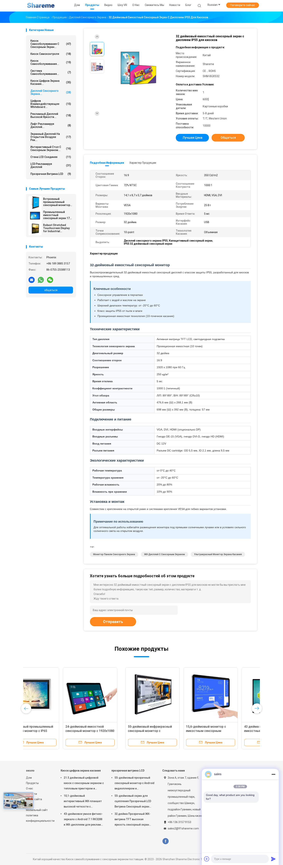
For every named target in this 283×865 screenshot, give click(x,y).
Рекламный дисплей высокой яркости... (50, 115)
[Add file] (206, 859)
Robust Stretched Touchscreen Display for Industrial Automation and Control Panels (56, 228)
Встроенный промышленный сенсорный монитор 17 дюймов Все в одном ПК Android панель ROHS (56, 202)
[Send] (273, 859)
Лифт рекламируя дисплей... (50, 125)
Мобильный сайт (37, 810)
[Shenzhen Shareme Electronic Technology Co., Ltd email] (31, 280)
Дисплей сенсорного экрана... (50, 92)
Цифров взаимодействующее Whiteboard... (50, 103)
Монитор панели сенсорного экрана (114, 554)
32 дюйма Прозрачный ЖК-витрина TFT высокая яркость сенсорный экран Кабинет (132, 819)
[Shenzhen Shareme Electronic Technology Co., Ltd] (41, 5)
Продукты (32, 783)
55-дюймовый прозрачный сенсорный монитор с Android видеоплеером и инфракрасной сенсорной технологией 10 (134, 783)
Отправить (113, 621)
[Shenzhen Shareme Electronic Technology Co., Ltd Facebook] (165, 841)
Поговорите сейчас (242, 5)
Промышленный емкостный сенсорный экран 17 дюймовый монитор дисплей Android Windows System (56, 215)
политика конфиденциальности (39, 818)
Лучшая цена (192, 137)
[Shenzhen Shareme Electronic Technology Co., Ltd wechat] (50, 280)
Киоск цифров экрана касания (81, 770)
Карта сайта (34, 799)
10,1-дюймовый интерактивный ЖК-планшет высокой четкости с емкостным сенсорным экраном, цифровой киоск (83, 801)
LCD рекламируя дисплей (50, 165)
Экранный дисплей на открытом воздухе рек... (50, 137)
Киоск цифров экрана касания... (50, 82)
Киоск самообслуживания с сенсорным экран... (50, 43)
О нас (29, 788)
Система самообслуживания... (50, 72)
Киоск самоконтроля (50, 53)
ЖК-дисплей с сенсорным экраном (164, 554)
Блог (29, 804)
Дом (29, 777)
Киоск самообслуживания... (50, 62)
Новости (31, 793)
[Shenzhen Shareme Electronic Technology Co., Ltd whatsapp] (41, 280)
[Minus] (273, 774)
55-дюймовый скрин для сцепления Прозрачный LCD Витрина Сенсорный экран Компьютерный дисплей (133, 801)
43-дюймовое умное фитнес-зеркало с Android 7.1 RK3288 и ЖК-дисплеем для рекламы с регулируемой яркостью (83, 819)
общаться (50, 290)
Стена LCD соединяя (50, 156)
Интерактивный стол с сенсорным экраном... (50, 148)
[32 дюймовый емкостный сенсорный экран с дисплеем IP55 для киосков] (138, 67)
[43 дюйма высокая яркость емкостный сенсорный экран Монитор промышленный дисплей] (169, 695)
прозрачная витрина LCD (50, 173)
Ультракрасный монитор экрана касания (218, 554)
